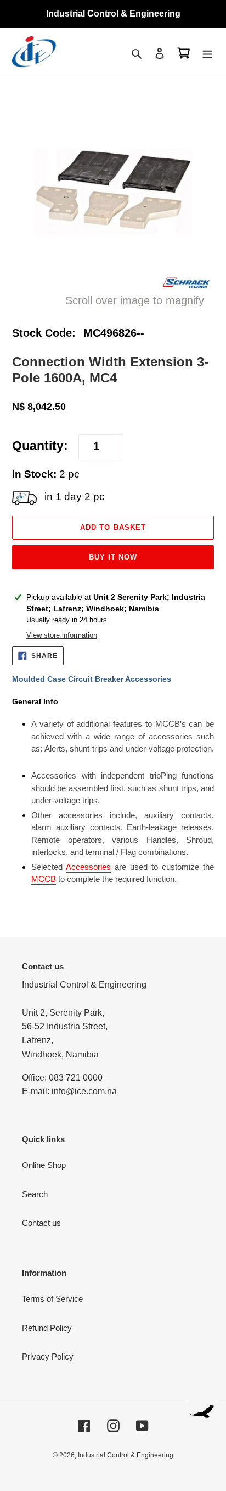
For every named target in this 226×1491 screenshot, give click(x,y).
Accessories (88, 866)
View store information (61, 635)
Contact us (41, 1222)
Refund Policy (47, 1328)
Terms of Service (52, 1298)
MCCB (43, 879)
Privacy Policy (48, 1356)
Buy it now (113, 557)
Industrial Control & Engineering (125, 1455)
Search (35, 1194)
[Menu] (207, 53)
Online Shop (44, 1165)
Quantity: (40, 446)
